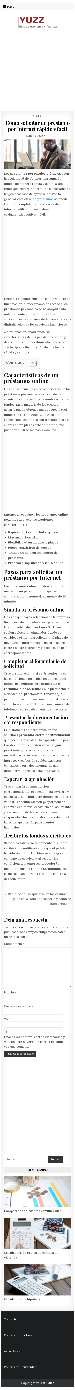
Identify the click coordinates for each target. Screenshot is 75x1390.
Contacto (10, 1319)
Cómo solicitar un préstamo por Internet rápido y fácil (37, 125)
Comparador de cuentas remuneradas (32, 1211)
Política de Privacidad (20, 1367)
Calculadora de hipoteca (22, 1299)
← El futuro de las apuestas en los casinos (35, 894)
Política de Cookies (18, 1335)
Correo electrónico (18, 1006)
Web (7, 1019)
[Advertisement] (37, 69)
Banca (38, 115)
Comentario (14, 944)
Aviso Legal (12, 1351)
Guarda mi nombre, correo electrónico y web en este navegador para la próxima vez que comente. (34, 1041)
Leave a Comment (38, 135)
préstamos (45, 199)
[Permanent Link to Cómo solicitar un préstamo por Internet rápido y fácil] (37, 154)
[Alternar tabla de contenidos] (31, 363)
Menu (10, 6)
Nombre (10, 992)
